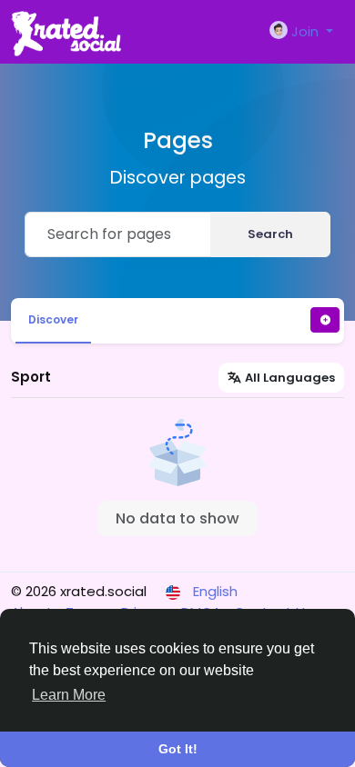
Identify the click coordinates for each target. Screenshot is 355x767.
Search (270, 234)
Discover (53, 319)
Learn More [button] (69, 694)
